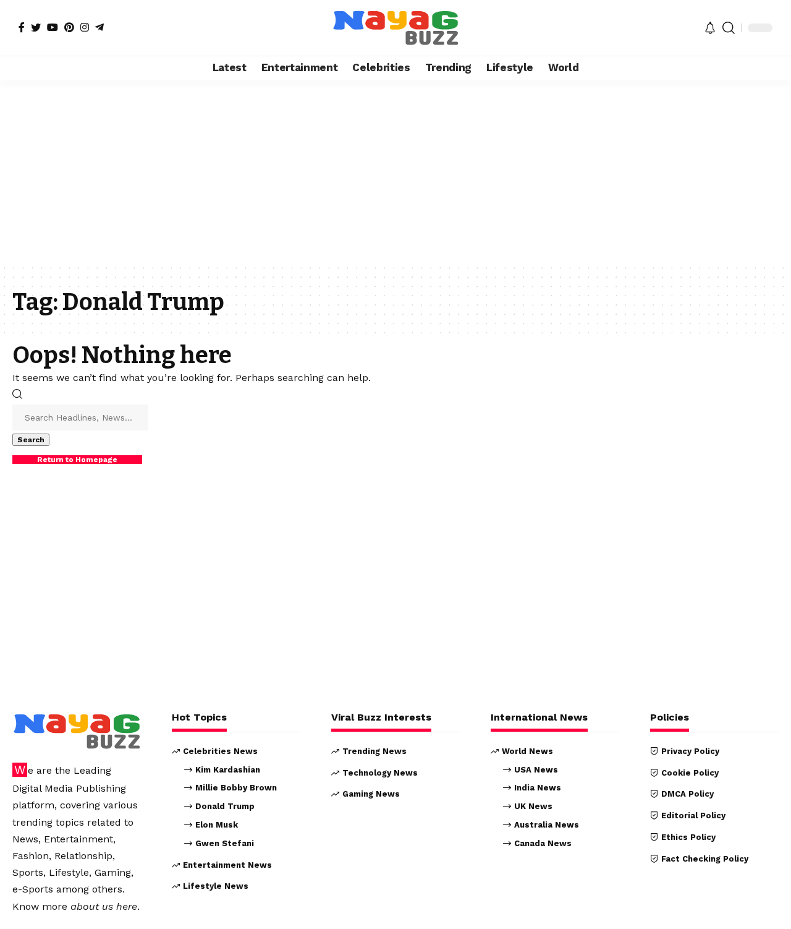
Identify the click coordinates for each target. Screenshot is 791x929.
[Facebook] (21, 27)
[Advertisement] (395, 172)
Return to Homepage (77, 459)
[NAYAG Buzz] (395, 27)
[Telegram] (99, 27)
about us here (103, 906)
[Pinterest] (69, 27)
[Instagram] (84, 27)
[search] (728, 27)
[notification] (710, 27)
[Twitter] (36, 27)
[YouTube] (52, 27)
